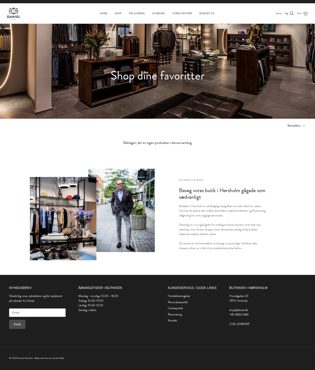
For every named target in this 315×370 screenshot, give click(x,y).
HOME (103, 13)
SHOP (118, 13)
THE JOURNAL (137, 13)
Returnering (175, 314)
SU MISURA (158, 13)
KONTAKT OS (206, 13)
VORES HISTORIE (182, 13)
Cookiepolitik (175, 308)
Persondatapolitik (178, 302)
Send (17, 324)
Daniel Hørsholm (25, 358)
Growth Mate (58, 358)
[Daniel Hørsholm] (13, 13)
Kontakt (172, 320)
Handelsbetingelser (179, 296)
